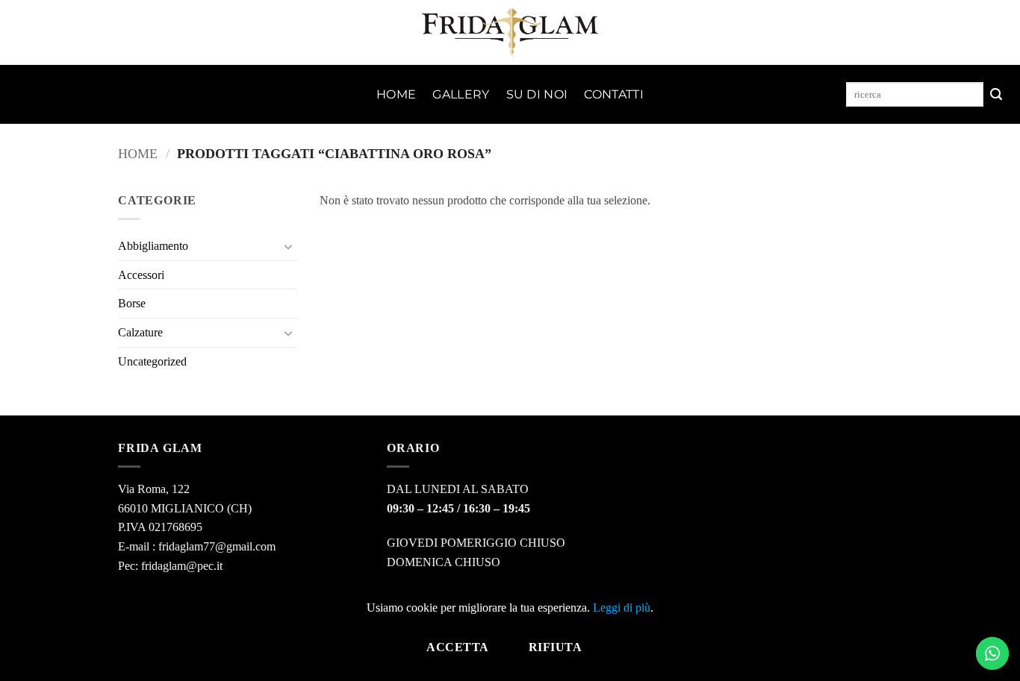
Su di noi (537, 94)
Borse (132, 303)
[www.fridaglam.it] (510, 32)
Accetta (457, 647)
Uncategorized (152, 361)
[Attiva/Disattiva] (288, 246)
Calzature (140, 332)
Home (396, 94)
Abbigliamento (153, 245)
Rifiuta (555, 647)
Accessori (141, 275)
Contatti (614, 94)
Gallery (460, 94)
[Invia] (996, 94)
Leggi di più (621, 607)
